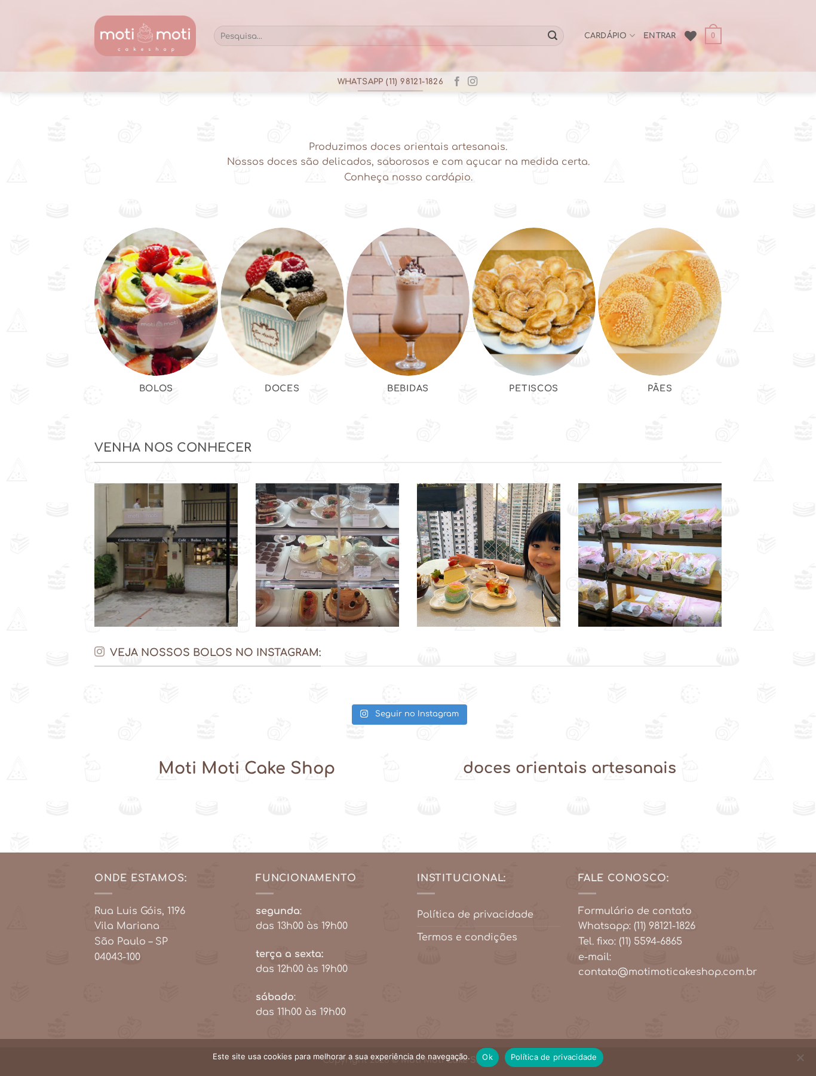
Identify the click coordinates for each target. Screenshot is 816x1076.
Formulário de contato (635, 911)
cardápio (605, 36)
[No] (800, 1061)
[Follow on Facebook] (457, 81)
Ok (487, 1057)
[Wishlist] (691, 36)
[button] (713, 36)
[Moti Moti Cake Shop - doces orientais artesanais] (145, 36)
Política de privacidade (475, 914)
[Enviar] (552, 36)
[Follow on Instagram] (472, 81)
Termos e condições (467, 937)
